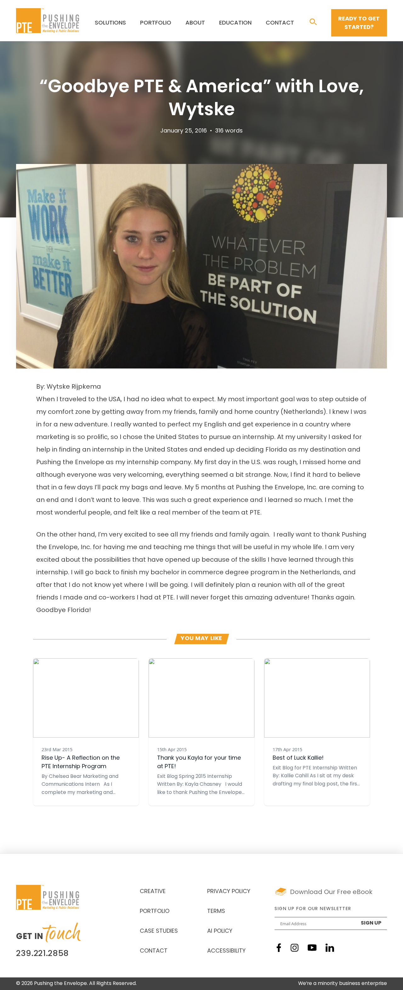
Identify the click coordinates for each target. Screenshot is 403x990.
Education (235, 23)
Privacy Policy (228, 892)
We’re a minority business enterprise (342, 983)
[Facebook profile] (279, 947)
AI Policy (219, 931)
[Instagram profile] (294, 947)
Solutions (110, 23)
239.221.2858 (42, 954)
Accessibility (226, 951)
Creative (153, 892)
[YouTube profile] (312, 947)
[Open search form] (313, 22)
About (195, 23)
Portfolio (155, 23)
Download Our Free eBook (331, 892)
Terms (216, 911)
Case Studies (159, 931)
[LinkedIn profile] (330, 947)
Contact (280, 23)
